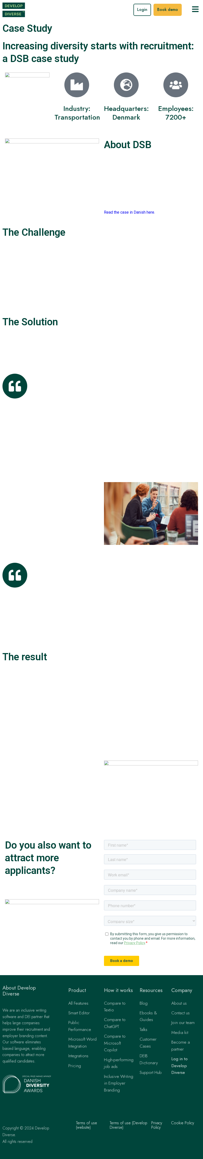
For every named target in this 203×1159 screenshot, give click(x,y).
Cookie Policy (182, 1123)
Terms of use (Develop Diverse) (128, 1125)
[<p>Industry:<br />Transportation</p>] (76, 84)
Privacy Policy (156, 1125)
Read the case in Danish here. (129, 212)
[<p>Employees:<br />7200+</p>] (175, 84)
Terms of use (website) (86, 1125)
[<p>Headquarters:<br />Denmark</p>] (126, 84)
